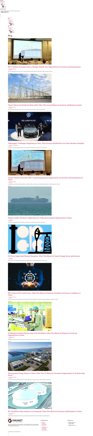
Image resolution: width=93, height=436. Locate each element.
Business (10, 146)
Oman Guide (3, 1)
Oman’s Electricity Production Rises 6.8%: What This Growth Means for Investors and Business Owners (45, 105)
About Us (43, 422)
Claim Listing (44, 428)
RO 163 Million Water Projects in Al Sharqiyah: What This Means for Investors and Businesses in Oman (45, 411)
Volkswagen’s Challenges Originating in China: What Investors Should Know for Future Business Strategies (46, 143)
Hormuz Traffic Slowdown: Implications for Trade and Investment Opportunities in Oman (40, 218)
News (10, 22)
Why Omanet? (44, 429)
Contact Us (43, 425)
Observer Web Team (13, 107)
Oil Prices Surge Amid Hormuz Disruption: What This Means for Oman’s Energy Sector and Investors (44, 256)
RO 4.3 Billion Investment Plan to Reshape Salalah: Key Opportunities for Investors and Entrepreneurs (44, 67)
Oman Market (12, 337)
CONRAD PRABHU (13, 377)
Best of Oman (44, 423)
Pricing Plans (44, 427)
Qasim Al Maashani (13, 181)
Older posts (9, 418)
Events (2, 2)
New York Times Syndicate (14, 145)
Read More (9, 73)
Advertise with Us (44, 430)
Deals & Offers (44, 424)
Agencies (11, 258)
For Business (3, 3)
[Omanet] (1, 0)
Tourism (10, 297)
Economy (10, 69)
